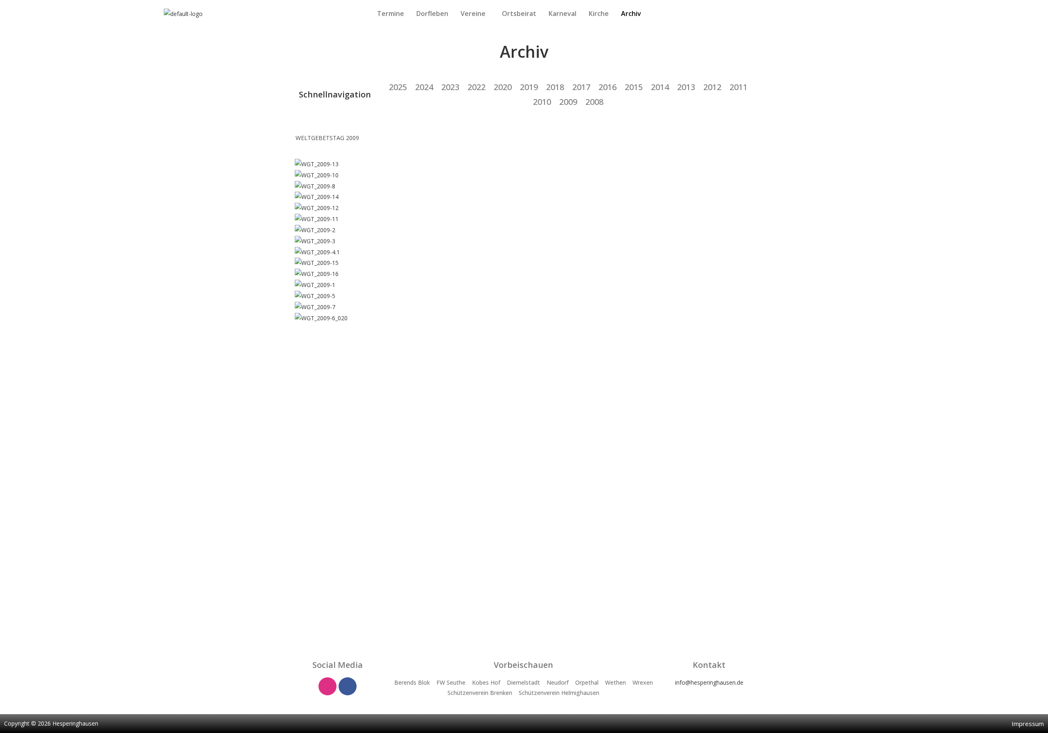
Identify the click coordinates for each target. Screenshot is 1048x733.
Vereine (473, 13)
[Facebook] (348, 686)
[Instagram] (327, 686)
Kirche (599, 13)
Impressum (1028, 723)
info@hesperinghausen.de (709, 682)
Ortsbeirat (519, 13)
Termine (390, 13)
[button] (475, 13)
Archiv (631, 13)
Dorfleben (432, 13)
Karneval (562, 13)
